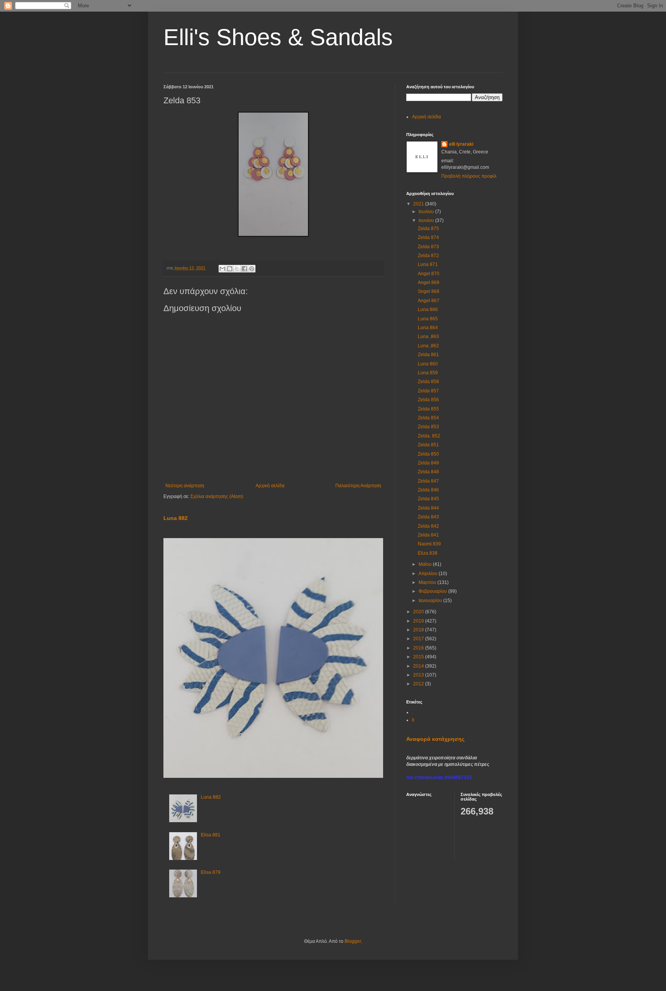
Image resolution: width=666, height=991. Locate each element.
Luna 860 (428, 364)
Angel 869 (428, 282)
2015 (419, 657)
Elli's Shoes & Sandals (278, 37)
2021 (419, 204)
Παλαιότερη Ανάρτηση (358, 485)
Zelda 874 (428, 237)
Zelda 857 (428, 391)
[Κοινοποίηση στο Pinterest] (252, 269)
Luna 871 (428, 264)
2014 (419, 666)
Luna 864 (428, 327)
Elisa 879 (210, 872)
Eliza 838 (427, 553)
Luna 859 (428, 372)
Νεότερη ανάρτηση (184, 485)
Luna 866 (428, 309)
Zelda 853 (428, 426)
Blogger (353, 941)
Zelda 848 (428, 471)
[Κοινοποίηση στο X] (237, 269)
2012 (419, 683)
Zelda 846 (428, 490)
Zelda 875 (428, 228)
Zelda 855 (428, 409)
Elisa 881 (210, 835)
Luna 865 (428, 318)
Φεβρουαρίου (433, 591)
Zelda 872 (428, 255)
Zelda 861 (428, 354)
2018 (419, 630)
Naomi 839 (429, 544)
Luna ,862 (428, 345)
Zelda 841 (428, 535)
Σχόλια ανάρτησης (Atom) (216, 496)
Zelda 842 (428, 526)
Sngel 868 (428, 291)
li (413, 720)
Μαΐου (426, 564)
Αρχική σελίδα (270, 485)
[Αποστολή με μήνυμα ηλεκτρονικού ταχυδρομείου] (222, 269)
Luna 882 (175, 518)
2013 (419, 675)
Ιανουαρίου (431, 600)
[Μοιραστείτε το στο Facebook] (244, 269)
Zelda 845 (428, 498)
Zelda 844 (428, 508)
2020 (419, 611)
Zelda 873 (428, 246)
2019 (419, 621)
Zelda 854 (428, 418)
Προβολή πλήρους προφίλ (468, 176)
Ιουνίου (427, 220)
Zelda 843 (428, 517)
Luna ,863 (428, 336)
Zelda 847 (428, 481)
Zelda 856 (428, 399)
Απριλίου (429, 573)
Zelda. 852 (429, 436)
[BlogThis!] (230, 269)
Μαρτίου (428, 582)
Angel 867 (428, 300)
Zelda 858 (428, 381)
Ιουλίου (427, 211)
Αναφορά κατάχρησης (435, 739)
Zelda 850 (428, 454)
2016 (419, 648)
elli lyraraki (461, 144)
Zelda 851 (428, 445)
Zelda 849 (428, 463)
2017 (419, 638)
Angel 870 (428, 273)
